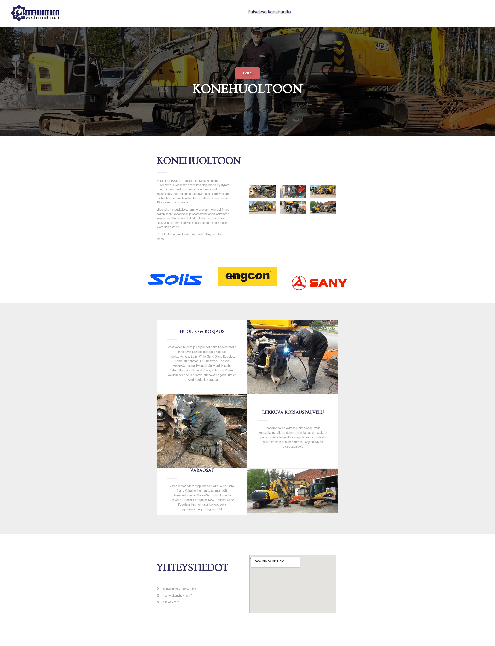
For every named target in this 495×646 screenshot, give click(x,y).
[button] (247, 73)
